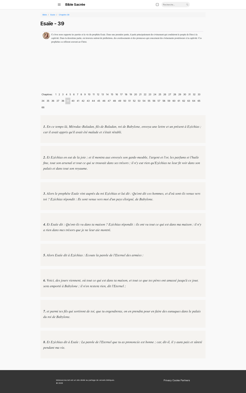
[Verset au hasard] (157, 4)
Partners (185, 380)
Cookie (176, 380)
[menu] (59, 4)
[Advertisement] (123, 68)
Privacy (168, 380)
